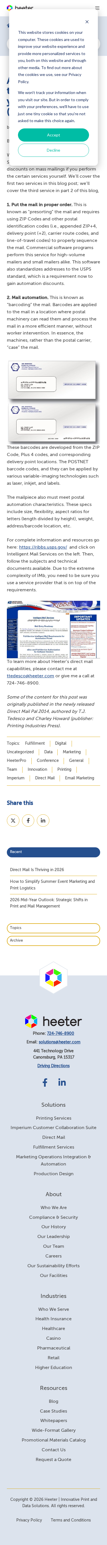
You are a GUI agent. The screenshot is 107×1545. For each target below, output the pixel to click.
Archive (16, 940)
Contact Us (54, 1450)
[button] (97, 8)
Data (48, 752)
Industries (53, 1296)
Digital (60, 744)
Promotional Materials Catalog (54, 1440)
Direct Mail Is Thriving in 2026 (37, 870)
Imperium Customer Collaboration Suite (53, 1128)
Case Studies (53, 1411)
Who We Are (54, 1208)
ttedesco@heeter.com (30, 676)
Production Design (54, 1174)
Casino (53, 1338)
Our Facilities (53, 1276)
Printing (64, 770)
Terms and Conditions (71, 1520)
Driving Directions (53, 1066)
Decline (53, 150)
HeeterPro (16, 761)
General (76, 761)
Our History (53, 1227)
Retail (53, 1358)
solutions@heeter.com (59, 1042)
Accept (53, 134)
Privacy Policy (29, 1520)
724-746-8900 (60, 1034)
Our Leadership (53, 1237)
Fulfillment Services (53, 1147)
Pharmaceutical (53, 1348)
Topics (15, 928)
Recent (16, 852)
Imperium (16, 778)
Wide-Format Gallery (54, 1430)
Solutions (53, 1105)
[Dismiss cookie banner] (87, 21)
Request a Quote (53, 1460)
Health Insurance (53, 1319)
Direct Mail (45, 778)
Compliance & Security (53, 1217)
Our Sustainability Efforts (53, 1266)
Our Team (53, 1246)
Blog (53, 1401)
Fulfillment (35, 744)
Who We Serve (53, 1309)
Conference (48, 761)
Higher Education (53, 1368)
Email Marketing (79, 778)
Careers (53, 1256)
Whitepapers (53, 1421)
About (54, 1194)
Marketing (72, 752)
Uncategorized (20, 752)
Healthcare (53, 1329)
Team (12, 770)
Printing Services (53, 1118)
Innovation (37, 770)
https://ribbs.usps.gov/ (43, 547)
